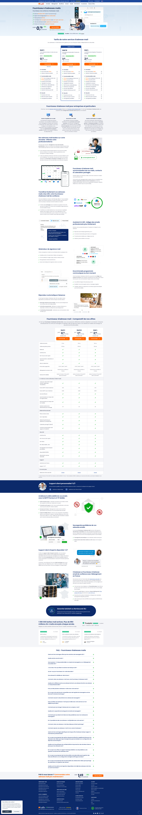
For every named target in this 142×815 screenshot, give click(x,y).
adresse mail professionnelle (74, 109)
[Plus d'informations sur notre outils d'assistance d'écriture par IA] (57, 90)
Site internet (77, 3)
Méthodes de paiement (95, 792)
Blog (92, 802)
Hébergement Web (42, 783)
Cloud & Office (91, 3)
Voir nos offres (55, 27)
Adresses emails (60, 800)
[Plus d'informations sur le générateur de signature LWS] (57, 86)
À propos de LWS (94, 783)
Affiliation (92, 791)
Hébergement (54, 3)
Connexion (97, 1)
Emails (71, 3)
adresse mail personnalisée (56, 109)
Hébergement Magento (43, 802)
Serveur (67, 3)
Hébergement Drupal (42, 789)
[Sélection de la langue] (102, 1)
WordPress (61, 3)
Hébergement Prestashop (43, 797)
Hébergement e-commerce (44, 799)
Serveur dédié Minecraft (79, 791)
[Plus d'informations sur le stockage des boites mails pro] (57, 78)
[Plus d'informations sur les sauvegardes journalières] (57, 98)
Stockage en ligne (78, 799)
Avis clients (73, 1)
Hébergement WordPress (43, 785)
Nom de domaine (60, 783)
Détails (62, 472)
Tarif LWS (92, 794)
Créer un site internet (60, 791)
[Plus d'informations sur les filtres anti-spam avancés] (57, 96)
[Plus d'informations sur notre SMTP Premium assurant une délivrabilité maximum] (57, 85)
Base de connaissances (95, 800)
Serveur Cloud (78, 786)
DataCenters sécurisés (95, 579)
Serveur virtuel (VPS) (79, 783)
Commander (47, 64)
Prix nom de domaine (60, 785)
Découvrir (49, 66)
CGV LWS (92, 785)
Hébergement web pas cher (44, 788)
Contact (91, 1)
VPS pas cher (77, 789)
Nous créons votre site (61, 794)
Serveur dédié (78, 785)
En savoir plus (78, 613)
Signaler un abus (94, 786)
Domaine (48, 3)
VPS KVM (77, 792)
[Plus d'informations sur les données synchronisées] (57, 81)
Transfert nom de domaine (61, 786)
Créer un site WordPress (61, 793)
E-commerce (84, 3)
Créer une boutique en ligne (44, 796)
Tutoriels (92, 803)
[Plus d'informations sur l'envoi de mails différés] (57, 88)
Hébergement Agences (43, 791)
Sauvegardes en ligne (79, 797)
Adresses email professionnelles (63, 802)
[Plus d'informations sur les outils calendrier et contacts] (57, 83)
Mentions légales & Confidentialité (97, 788)
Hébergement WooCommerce (44, 800)
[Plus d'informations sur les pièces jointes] (57, 80)
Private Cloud (77, 788)
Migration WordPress (60, 796)
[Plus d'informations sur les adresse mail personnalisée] (57, 73)
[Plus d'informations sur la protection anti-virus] (57, 95)
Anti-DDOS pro (91, 593)
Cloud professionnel (79, 800)
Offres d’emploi (94, 789)
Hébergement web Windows (44, 786)
